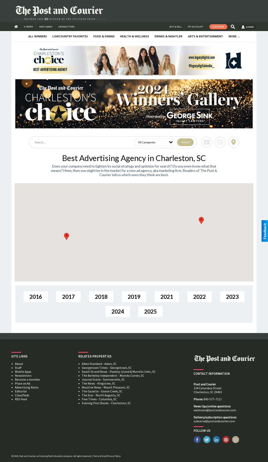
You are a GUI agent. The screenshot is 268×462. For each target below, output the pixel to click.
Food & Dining (104, 36)
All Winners (37, 36)
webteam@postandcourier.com (215, 410)
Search (185, 142)
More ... (234, 36)
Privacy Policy (114, 456)
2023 (232, 296)
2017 (68, 296)
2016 (35, 296)
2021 (166, 296)
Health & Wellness (134, 36)
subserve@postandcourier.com (214, 421)
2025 (150, 311)
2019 (134, 296)
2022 (199, 296)
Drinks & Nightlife (168, 36)
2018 (101, 296)
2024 (117, 311)
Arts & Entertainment (205, 36)
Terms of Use (99, 456)
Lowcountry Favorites (70, 36)
